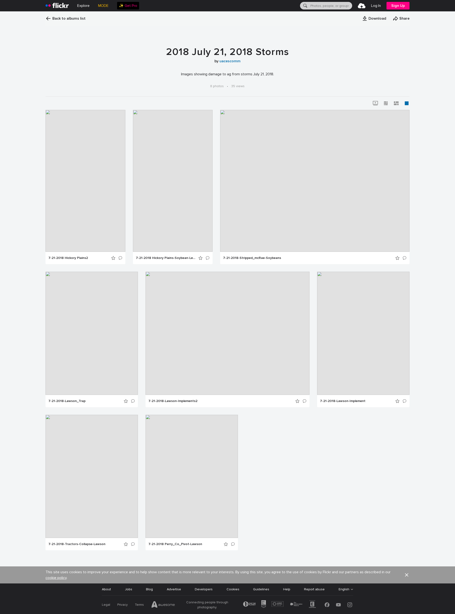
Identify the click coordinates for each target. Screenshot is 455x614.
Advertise (174, 589)
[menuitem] (128, 5)
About (106, 589)
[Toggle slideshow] (375, 103)
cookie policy (56, 577)
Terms (139, 605)
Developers (204, 589)
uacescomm (230, 61)
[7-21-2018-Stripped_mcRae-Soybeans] (315, 181)
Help (286, 589)
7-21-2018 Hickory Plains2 (68, 258)
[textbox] (330, 5)
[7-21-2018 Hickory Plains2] (85, 181)
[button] (374, 18)
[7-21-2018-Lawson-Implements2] (227, 333)
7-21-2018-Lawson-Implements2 (172, 401)
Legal (106, 605)
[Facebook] (327, 605)
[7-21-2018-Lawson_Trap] (92, 333)
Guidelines (261, 589)
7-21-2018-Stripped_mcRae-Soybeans (252, 258)
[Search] (305, 5)
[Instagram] (350, 605)
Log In (376, 5)
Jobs (128, 589)
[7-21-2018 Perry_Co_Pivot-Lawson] (192, 476)
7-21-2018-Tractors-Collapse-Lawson (76, 544)
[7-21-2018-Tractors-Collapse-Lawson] (92, 476)
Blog (149, 589)
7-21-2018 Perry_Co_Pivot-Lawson (175, 544)
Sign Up (398, 5)
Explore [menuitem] (83, 5)
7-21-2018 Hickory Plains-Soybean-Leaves (166, 258)
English (344, 589)
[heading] (57, 5)
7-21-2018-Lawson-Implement (342, 401)
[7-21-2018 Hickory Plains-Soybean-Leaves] (173, 181)
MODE (103, 5)
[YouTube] (338, 605)
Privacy (122, 605)
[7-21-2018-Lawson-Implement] (363, 333)
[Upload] (361, 5)
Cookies (233, 589)
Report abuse (314, 589)
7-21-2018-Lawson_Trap (67, 401)
